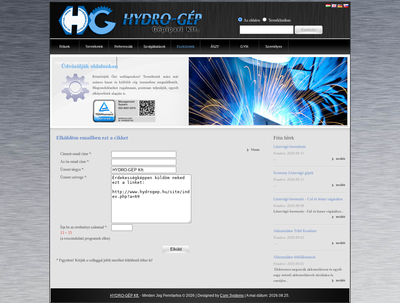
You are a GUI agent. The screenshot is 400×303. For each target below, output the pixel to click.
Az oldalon (252, 20)
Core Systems (232, 295)
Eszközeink (186, 46)
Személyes (273, 46)
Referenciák (123, 46)
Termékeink (94, 46)
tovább (340, 158)
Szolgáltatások (154, 46)
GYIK (244, 46)
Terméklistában (279, 20)
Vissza (255, 149)
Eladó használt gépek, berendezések (83, 63)
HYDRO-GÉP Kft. (124, 295)
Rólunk (64, 46)
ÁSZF (215, 46)
